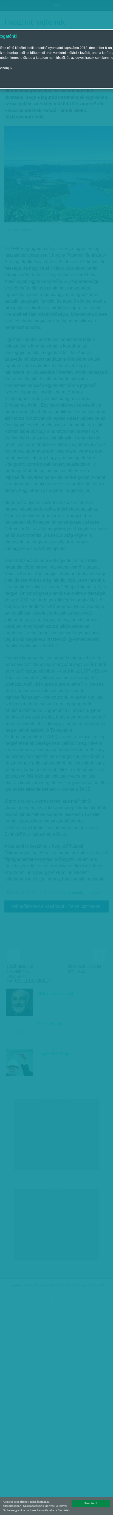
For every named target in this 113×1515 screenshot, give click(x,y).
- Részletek (63, 1510)
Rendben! (90, 1503)
